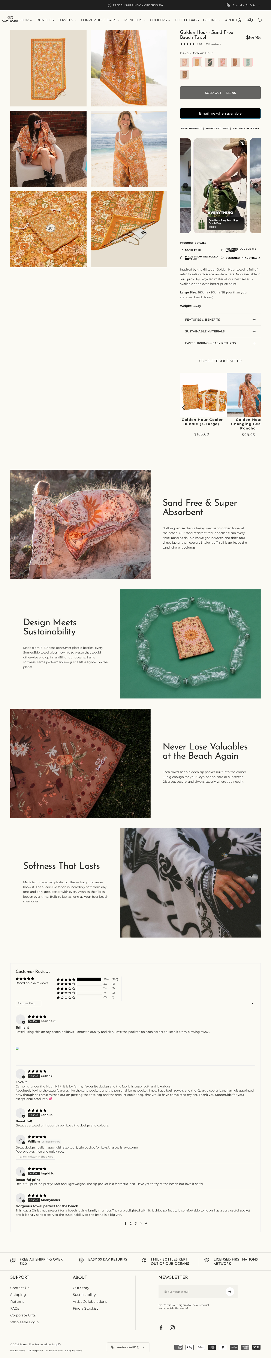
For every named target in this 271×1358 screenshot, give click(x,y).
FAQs (14, 1308)
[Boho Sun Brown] (184, 74)
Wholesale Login (24, 1322)
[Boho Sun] (184, 62)
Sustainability (84, 1295)
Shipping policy (73, 1350)
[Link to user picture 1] (17, 1048)
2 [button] (131, 1223)
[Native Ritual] (235, 62)
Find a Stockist (85, 1308)
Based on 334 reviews (32, 983)
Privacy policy (35, 1350)
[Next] (256, 407)
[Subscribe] (230, 1291)
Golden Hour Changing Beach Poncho (219, 424)
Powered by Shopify (48, 1344)
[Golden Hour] (197, 62)
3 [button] (136, 1223)
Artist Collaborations (90, 1302)
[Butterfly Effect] (248, 62)
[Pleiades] (222, 62)
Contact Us (19, 1288)
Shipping (18, 1295)
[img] (37, 1016)
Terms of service (54, 1350)
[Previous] (184, 407)
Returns (17, 1302)
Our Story (81, 1288)
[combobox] (244, 5)
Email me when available (220, 113)
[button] (66, 979)
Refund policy (17, 1350)
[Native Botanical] (209, 62)
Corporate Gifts (23, 1315)
